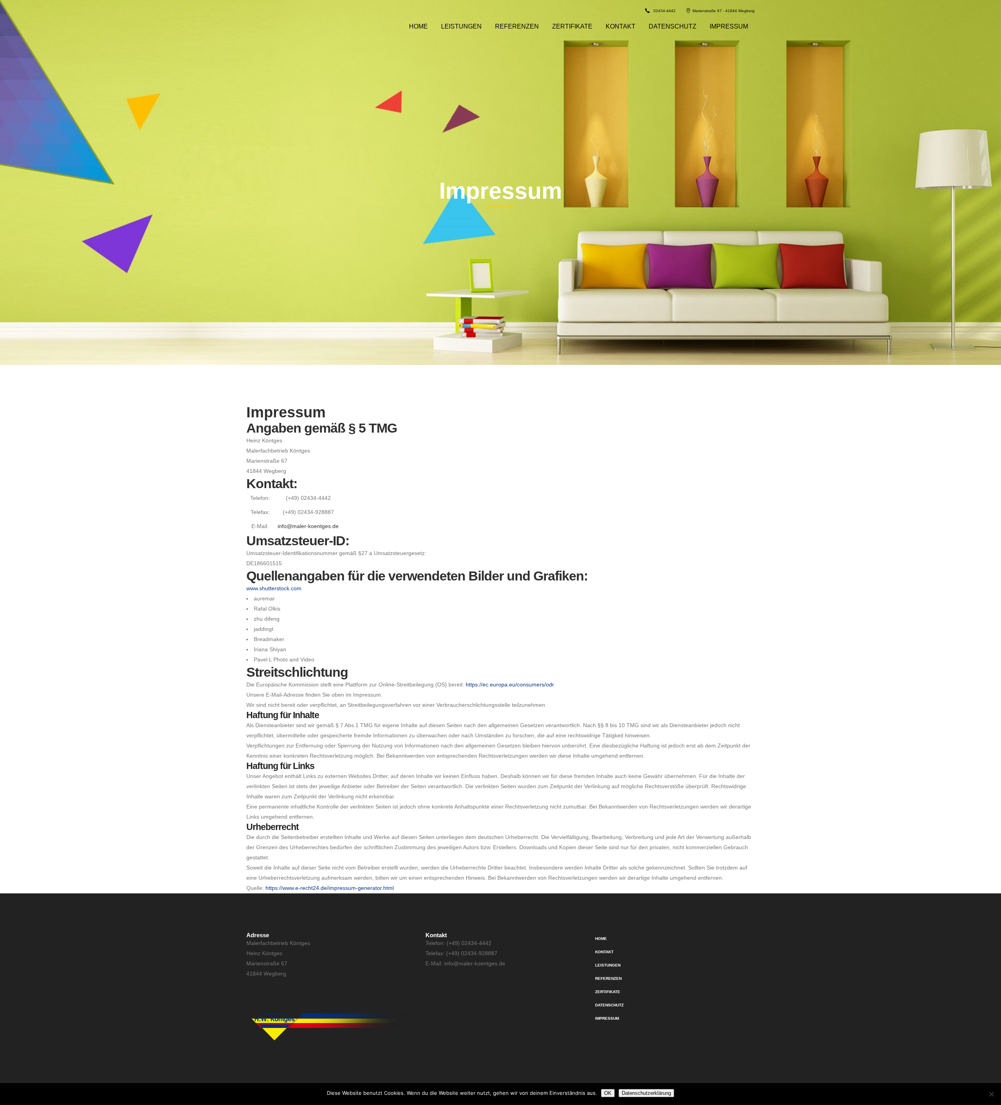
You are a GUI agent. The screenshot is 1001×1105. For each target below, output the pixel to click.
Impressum (607, 1018)
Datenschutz (609, 1005)
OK (608, 1093)
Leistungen (608, 965)
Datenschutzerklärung (646, 1093)
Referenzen (608, 978)
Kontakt (604, 952)
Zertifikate (607, 992)
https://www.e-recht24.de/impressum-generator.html (329, 888)
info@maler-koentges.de (308, 526)
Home (601, 938)
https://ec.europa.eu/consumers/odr (510, 684)
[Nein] (991, 1094)
